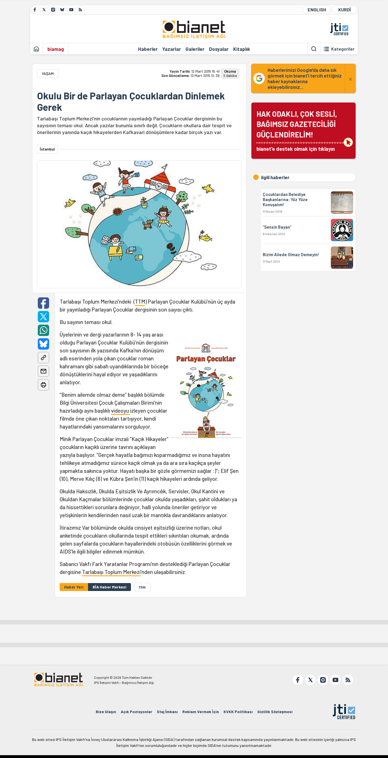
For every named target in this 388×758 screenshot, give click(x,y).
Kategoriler (342, 49)
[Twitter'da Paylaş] (43, 316)
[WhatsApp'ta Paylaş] (43, 330)
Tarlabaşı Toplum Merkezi (111, 572)
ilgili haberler (275, 177)
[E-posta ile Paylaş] (43, 371)
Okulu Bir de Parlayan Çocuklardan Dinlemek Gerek (131, 101)
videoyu (120, 410)
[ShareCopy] (43, 357)
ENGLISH (317, 9)
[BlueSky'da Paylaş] (43, 344)
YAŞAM (48, 73)
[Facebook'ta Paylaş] (43, 303)
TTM (140, 301)
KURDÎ (344, 9)
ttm (142, 586)
